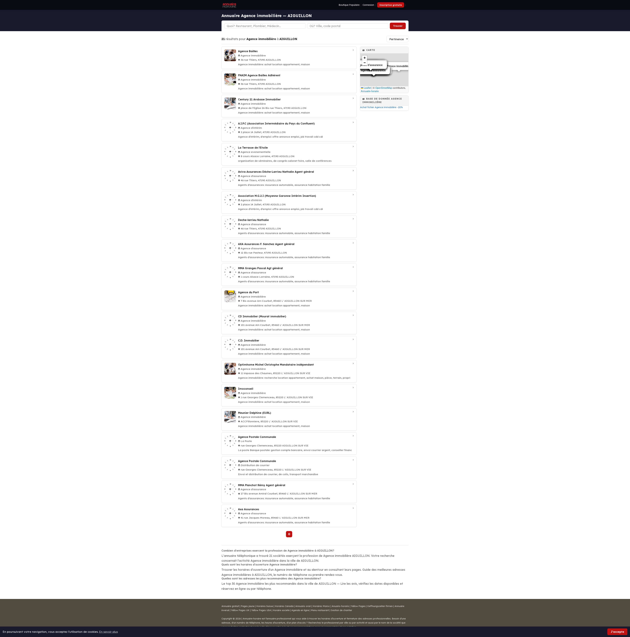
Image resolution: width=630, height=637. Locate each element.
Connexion (368, 4)
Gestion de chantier (341, 610)
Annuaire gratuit (230, 606)
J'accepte (617, 631)
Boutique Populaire (349, 4)
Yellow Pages (358, 606)
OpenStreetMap (383, 87)
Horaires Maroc (321, 606)
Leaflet (367, 87)
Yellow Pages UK (240, 610)
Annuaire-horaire (370, 91)
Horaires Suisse (264, 606)
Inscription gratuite (390, 5)
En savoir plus (108, 631)
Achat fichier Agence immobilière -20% (381, 107)
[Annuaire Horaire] (229, 5)
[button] (364, 57)
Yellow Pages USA (261, 610)
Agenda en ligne (300, 610)
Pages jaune (247, 606)
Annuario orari (303, 606)
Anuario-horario (340, 606)
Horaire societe (281, 610)
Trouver (397, 25)
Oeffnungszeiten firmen (380, 606)
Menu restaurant (320, 610)
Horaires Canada (284, 606)
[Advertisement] (384, 164)
